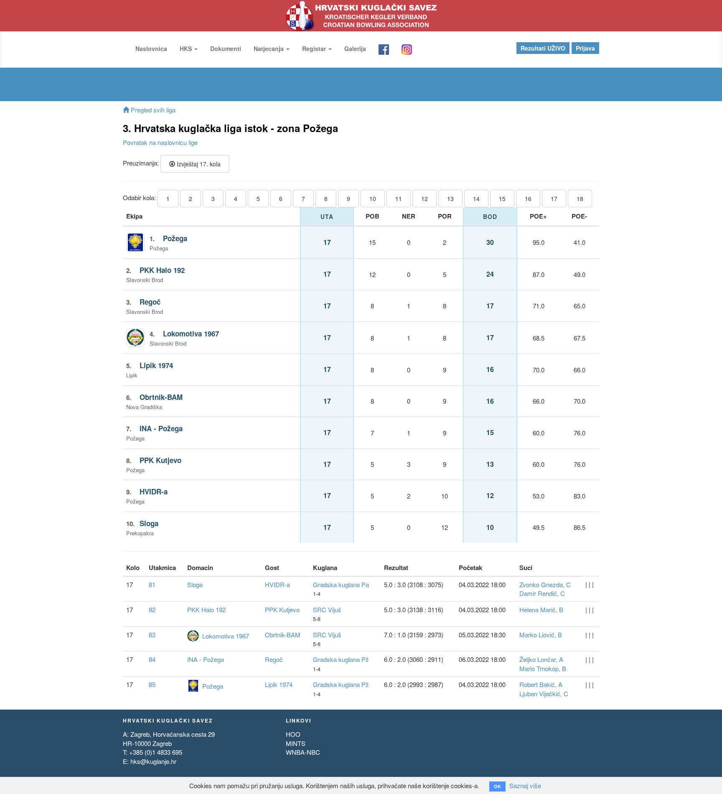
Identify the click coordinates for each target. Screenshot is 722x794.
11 (398, 198)
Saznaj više (525, 785)
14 (476, 198)
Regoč (150, 302)
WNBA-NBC (303, 752)
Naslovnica (151, 48)
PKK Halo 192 (162, 270)
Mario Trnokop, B (542, 668)
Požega (175, 238)
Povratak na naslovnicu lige (160, 142)
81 (152, 584)
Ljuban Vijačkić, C (543, 693)
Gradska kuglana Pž (341, 659)
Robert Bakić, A (540, 684)
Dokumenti (225, 48)
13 (450, 198)
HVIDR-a (154, 491)
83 (152, 634)
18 (580, 198)
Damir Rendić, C (542, 593)
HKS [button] (186, 48)
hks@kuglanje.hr (153, 761)
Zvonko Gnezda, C (545, 584)
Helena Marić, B (541, 609)
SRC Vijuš (327, 609)
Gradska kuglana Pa (341, 584)
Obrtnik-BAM (161, 397)
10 (372, 198)
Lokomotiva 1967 (191, 333)
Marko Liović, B (540, 634)
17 (554, 198)
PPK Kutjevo (160, 460)
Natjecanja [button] (269, 48)
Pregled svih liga (152, 109)
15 (502, 198)
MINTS (295, 743)
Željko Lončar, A (541, 659)
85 (152, 684)
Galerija (355, 48)
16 (528, 198)
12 (424, 198)
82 (152, 609)
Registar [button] (315, 48)
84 (152, 659)
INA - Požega (161, 428)
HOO (293, 734)
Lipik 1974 (156, 365)
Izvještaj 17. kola (198, 164)
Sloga (149, 523)
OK (497, 786)
